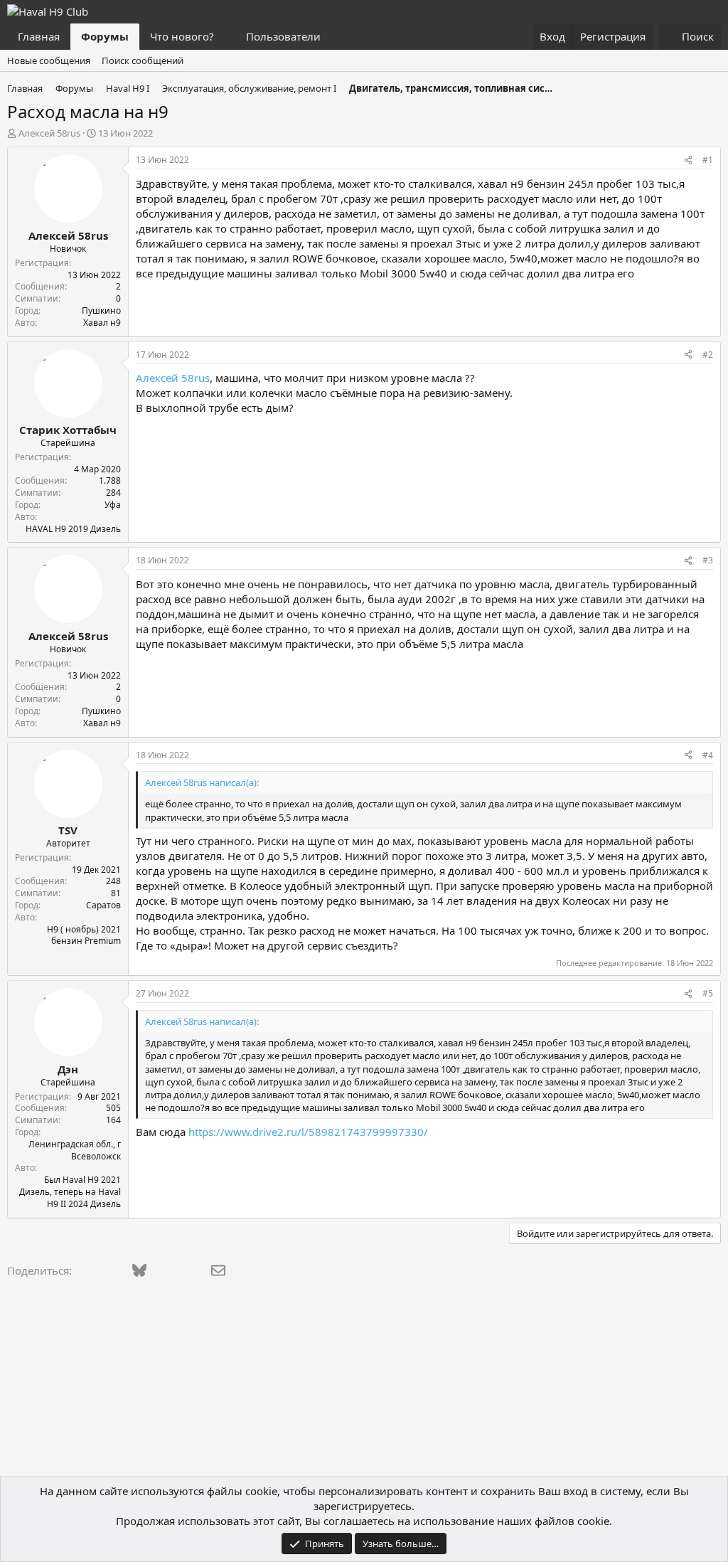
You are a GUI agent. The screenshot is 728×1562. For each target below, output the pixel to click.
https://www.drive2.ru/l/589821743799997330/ (308, 1132)
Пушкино (101, 310)
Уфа (113, 505)
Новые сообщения (48, 60)
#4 (707, 755)
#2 (707, 355)
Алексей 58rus (49, 133)
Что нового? (182, 36)
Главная (39, 36)
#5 (707, 993)
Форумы (105, 36)
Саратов (103, 905)
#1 (707, 160)
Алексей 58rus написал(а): (202, 782)
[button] (225, 36)
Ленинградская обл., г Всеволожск (74, 1150)
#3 (707, 560)
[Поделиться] (688, 160)
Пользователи (283, 36)
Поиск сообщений (142, 60)
